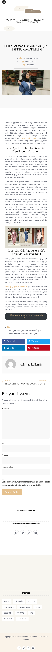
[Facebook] (16, 532)
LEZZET (37, 20)
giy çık (12, 330)
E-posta (6, 455)
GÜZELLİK (24, 20)
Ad (3, 443)
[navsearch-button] (9, 28)
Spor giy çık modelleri (16, 286)
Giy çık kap (29, 138)
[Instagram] (4, 2)
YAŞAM (19, 22)
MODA (9, 20)
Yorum (5, 408)
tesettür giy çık (29, 333)
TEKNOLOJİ (33, 22)
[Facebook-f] (19, 648)
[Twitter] (22, 532)
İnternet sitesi (7, 467)
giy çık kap (22, 330)
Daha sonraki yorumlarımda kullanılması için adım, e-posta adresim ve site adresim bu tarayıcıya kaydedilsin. (26, 483)
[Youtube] (35, 532)
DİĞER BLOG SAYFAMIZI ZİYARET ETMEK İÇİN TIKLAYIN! (26, 316)
